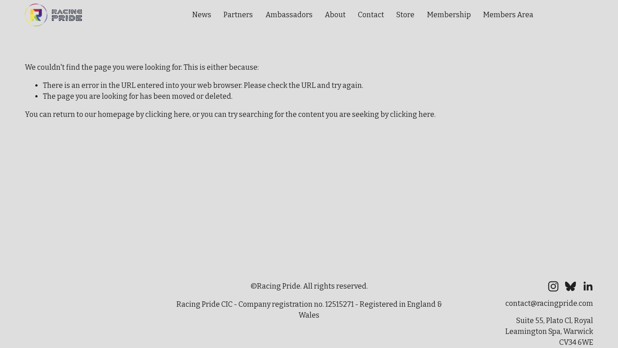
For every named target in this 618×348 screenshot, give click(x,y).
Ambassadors (289, 14)
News (201, 14)
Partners (238, 14)
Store (405, 14)
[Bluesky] (570, 286)
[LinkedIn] (587, 286)
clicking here (167, 114)
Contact (371, 14)
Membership (449, 14)
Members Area (508, 14)
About (335, 14)
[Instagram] (553, 286)
